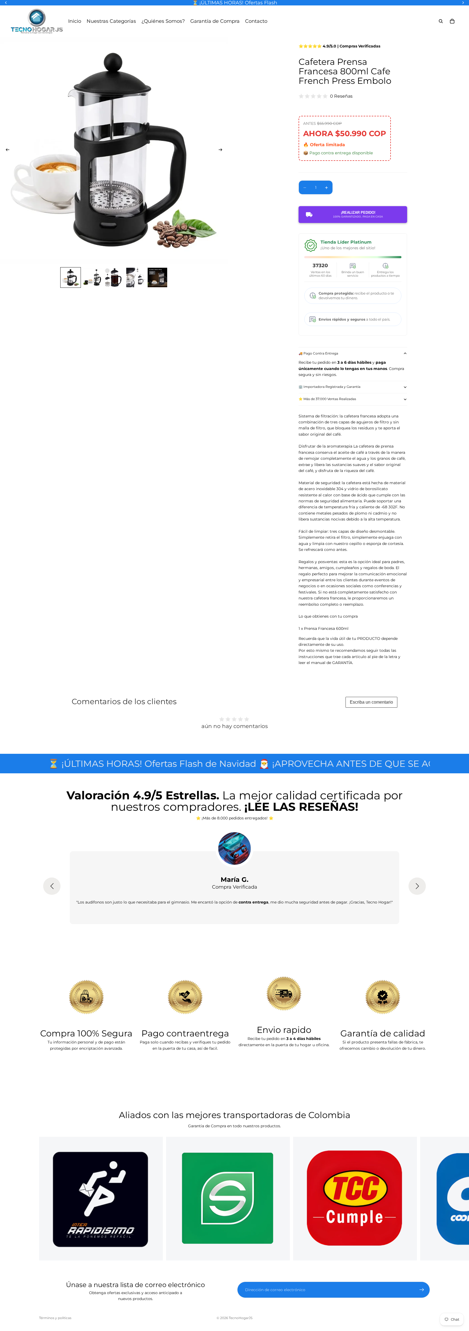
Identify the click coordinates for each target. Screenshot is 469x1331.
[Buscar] (441, 21)
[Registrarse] (421, 1289)
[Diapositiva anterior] (6, 151)
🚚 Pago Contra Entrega (318, 353)
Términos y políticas (55, 1318)
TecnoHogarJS (240, 1318)
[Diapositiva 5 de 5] (157, 277)
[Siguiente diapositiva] (222, 151)
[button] (52, 886)
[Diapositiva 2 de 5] (92, 277)
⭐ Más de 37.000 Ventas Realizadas (327, 399)
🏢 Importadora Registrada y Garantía (329, 387)
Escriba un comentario (371, 702)
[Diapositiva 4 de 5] (135, 277)
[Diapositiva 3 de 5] (114, 277)
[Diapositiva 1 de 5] (70, 277)
